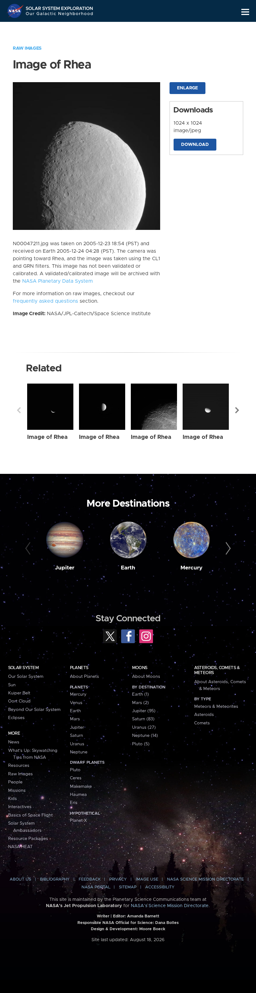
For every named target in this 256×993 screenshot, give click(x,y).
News (13, 742)
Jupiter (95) (143, 711)
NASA (16, 11)
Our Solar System (25, 676)
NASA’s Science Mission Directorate (170, 906)
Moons (139, 668)
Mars (75, 719)
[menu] (245, 12)
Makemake (81, 786)
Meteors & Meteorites (216, 706)
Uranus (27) (144, 727)
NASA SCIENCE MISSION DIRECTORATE (205, 879)
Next (237, 410)
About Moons (146, 676)
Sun (12, 685)
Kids (12, 799)
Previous (18, 410)
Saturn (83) (143, 719)
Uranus (77, 744)
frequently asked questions (45, 301)
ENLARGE (187, 88)
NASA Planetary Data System (57, 281)
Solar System (23, 668)
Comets (202, 723)
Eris (73, 803)
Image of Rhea (47, 437)
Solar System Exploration (60, 7)
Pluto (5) (141, 744)
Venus (76, 703)
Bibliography (55, 879)
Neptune (78, 752)
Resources (18, 765)
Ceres (75, 778)
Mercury (191, 568)
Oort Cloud (19, 701)
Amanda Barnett (143, 916)
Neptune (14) (145, 735)
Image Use (147, 879)
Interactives (20, 807)
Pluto (75, 770)
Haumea (78, 794)
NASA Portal (95, 887)
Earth (128, 568)
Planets (79, 668)
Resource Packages (28, 839)
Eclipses (16, 718)
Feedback (90, 879)
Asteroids (204, 714)
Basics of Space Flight (30, 815)
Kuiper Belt (19, 693)
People (15, 782)
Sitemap (127, 887)
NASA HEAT (20, 847)
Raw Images (27, 48)
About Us (20, 879)
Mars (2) (140, 703)
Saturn (76, 735)
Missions (17, 790)
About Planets (84, 676)
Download (195, 144)
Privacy (118, 879)
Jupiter (64, 568)
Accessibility (160, 887)
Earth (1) (140, 694)
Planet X (78, 820)
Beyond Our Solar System (34, 710)
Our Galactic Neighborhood (60, 15)
